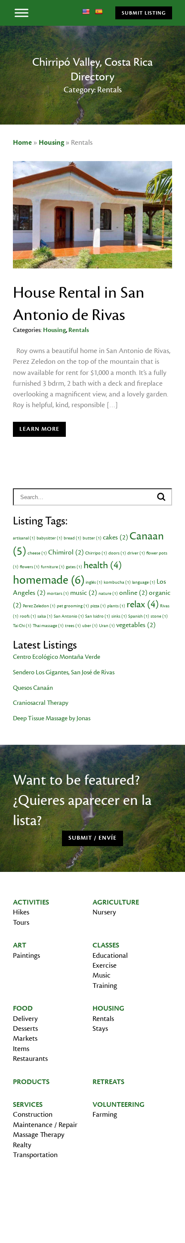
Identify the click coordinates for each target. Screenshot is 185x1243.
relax (142, 604)
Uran (107, 625)
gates (74, 567)
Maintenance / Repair (45, 1125)
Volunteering (118, 1104)
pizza (98, 606)
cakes (115, 537)
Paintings (26, 955)
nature (108, 593)
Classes (105, 945)
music (83, 592)
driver (136, 553)
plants (116, 606)
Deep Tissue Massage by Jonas (51, 718)
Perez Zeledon (39, 606)
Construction (32, 1114)
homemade (48, 580)
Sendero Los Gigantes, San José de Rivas (63, 672)
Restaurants (30, 1058)
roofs (28, 616)
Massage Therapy (39, 1134)
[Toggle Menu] (21, 13)
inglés (94, 582)
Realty (22, 1145)
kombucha (117, 582)
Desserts (25, 1028)
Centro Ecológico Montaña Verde (56, 657)
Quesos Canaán (33, 688)
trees (73, 625)
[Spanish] (98, 11)
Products (31, 1082)
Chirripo (96, 553)
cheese (37, 553)
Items (21, 1049)
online (133, 592)
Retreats (108, 1082)
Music (101, 975)
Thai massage (48, 625)
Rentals (78, 330)
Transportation (35, 1155)
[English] (85, 11)
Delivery (25, 1019)
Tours (21, 922)
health (102, 565)
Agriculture (115, 902)
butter (92, 538)
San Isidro (97, 616)
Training (104, 985)
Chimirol (66, 552)
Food (23, 1008)
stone (159, 616)
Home (22, 142)
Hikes (21, 912)
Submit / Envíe (92, 838)
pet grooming (73, 606)
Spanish (138, 616)
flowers (30, 567)
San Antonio (69, 616)
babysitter (49, 538)
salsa (44, 616)
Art (19, 945)
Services (28, 1104)
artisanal (24, 538)
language (143, 582)
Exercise (104, 965)
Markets (25, 1038)
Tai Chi (22, 625)
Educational (110, 955)
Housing (51, 142)
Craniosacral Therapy (40, 703)
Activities (31, 902)
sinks (119, 616)
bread (72, 538)
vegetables (136, 625)
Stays (100, 1028)
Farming (104, 1114)
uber (90, 625)
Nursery (104, 912)
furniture (53, 567)
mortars (58, 593)
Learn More (39, 429)
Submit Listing (144, 12)
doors (117, 553)
